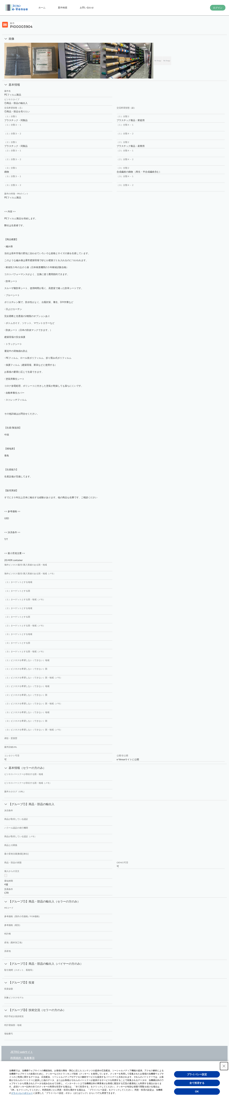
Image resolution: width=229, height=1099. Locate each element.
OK (197, 1091)
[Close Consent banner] (224, 1066)
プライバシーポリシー (22, 1093)
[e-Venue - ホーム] (17, 8)
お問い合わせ (87, 7)
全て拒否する (196, 1082)
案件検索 (62, 7)
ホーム (41, 7)
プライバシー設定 (197, 1074)
